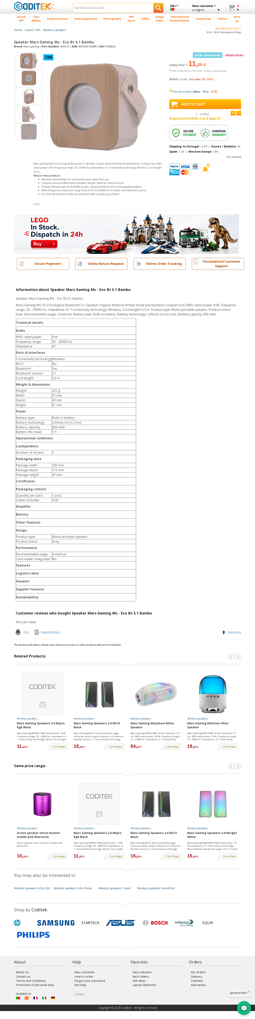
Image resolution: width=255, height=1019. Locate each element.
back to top (234, 632)
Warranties (198, 985)
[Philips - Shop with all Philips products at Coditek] (33, 935)
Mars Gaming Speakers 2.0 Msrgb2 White (212, 835)
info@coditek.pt (228, 28)
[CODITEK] (40, 6)
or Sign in (204, 8)
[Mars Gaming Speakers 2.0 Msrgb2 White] (213, 804)
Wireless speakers (54, 30)
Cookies (79, 994)
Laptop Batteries (144, 985)
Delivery (196, 976)
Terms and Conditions (31, 981)
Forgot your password (89, 981)
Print (26, 632)
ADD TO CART (193, 104)
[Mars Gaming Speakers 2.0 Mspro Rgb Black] (42, 694)
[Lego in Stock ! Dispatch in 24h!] (126, 233)
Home (18, 30)
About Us (22, 972)
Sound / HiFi (32, 30)
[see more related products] (238, 657)
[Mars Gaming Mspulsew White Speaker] (156, 694)
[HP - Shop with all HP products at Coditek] (24, 923)
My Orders (198, 972)
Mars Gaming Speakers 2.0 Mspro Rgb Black (41, 725)
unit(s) (204, 114)
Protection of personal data (35, 985)
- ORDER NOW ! (219, 55)
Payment (197, 981)
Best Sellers (140, 976)
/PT (174, 6)
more (36, 204)
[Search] (158, 8)
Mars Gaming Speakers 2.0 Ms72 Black (97, 725)
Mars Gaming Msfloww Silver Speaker (208, 725)
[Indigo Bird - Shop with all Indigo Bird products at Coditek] (184, 923)
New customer (84, 972)
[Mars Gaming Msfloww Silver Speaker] (213, 694)
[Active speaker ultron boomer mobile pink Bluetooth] (42, 804)
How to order (83, 976)
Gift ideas (139, 981)
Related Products (50, 632)
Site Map (80, 985)
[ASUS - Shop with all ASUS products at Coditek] (121, 923)
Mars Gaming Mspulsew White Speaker (152, 725)
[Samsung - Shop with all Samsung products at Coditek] (56, 923)
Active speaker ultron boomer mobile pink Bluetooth (38, 835)
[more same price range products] (238, 766)
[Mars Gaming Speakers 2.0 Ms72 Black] (99, 694)
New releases (142, 972)
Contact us (23, 976)
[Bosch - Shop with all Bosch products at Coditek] (155, 923)
